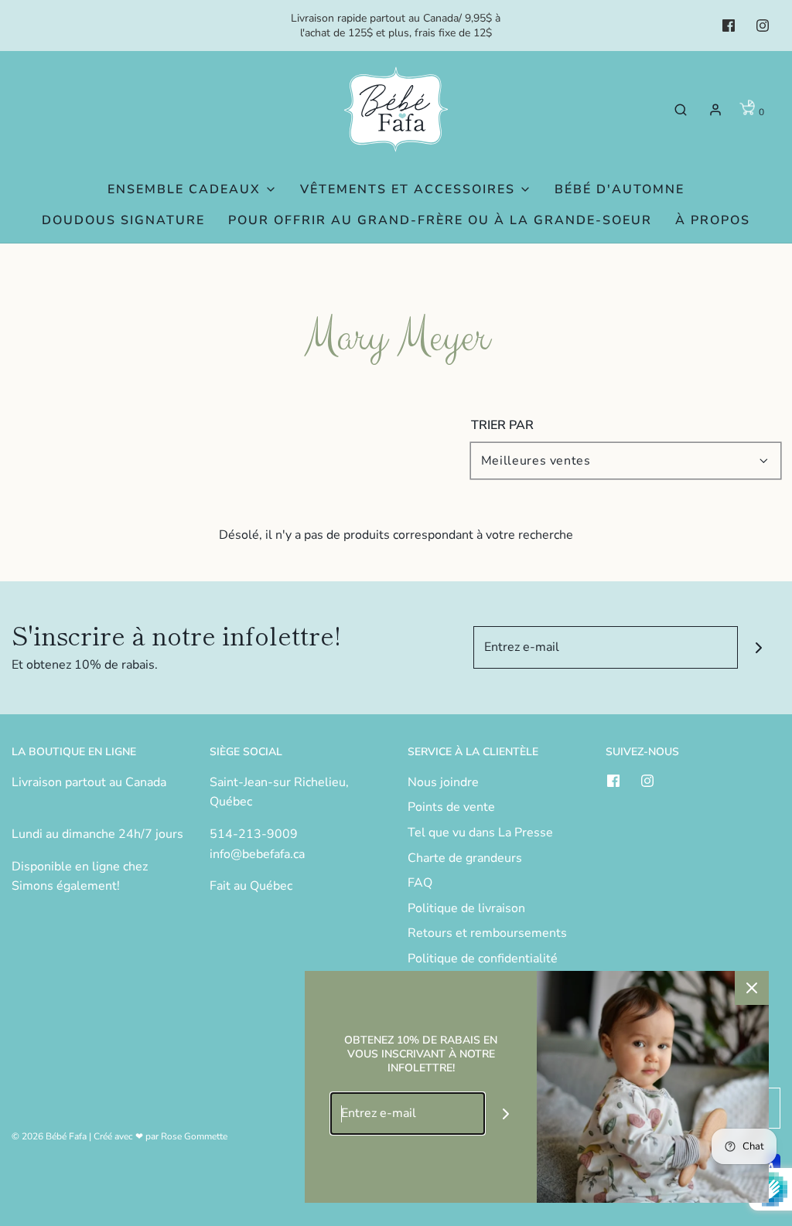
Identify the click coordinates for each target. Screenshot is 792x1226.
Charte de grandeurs (465, 858)
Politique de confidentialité (483, 958)
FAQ (420, 882)
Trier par (502, 425)
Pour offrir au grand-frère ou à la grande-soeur (440, 220)
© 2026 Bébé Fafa (49, 1136)
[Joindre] (759, 647)
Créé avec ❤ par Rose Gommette (160, 1136)
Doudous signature (123, 220)
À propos (712, 220)
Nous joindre (443, 782)
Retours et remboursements (487, 933)
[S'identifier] (715, 110)
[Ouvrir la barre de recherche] (681, 109)
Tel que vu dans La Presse (480, 832)
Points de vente (451, 807)
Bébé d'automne (619, 189)
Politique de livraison (466, 908)
